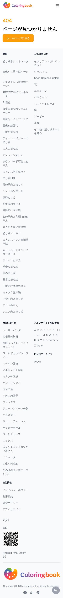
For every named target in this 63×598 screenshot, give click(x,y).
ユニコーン (40, 90)
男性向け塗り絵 (12, 210)
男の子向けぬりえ (13, 184)
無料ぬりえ (9, 197)
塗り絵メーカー (12, 233)
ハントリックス (12, 382)
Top (56, 590)
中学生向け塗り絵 (13, 298)
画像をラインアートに (15, 119)
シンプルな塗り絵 (13, 190)
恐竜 (36, 122)
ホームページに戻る (18, 38)
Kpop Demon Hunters (46, 78)
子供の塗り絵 (10, 131)
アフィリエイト (12, 509)
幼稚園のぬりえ (12, 203)
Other (40, 345)
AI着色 (6, 102)
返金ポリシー (10, 502)
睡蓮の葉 (8, 389)
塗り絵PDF (9, 178)
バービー (39, 116)
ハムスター (9, 414)
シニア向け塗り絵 (13, 311)
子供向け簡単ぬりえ (14, 285)
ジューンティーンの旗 (15, 408)
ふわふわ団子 (10, 395)
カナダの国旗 (10, 376)
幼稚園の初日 (10, 336)
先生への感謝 (10, 463)
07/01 (37, 361)
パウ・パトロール (44, 103)
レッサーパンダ (12, 330)
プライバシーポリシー (15, 489)
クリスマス (40, 71)
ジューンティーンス (14, 421)
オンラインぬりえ (13, 155)
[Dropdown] (57, 5)
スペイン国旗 (10, 363)
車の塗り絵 (9, 273)
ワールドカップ (12, 434)
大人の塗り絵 (10, 148)
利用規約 (8, 496)
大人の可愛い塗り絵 (14, 226)
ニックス (8, 440)
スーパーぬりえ (12, 260)
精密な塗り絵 (10, 266)
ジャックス (9, 402)
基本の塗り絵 (10, 279)
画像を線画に (10, 125)
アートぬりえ (10, 305)
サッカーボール (12, 427)
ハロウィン (40, 97)
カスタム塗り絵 (12, 292)
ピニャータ (9, 457)
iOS (5, 527)
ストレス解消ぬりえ (14, 171)
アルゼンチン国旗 (13, 370)
